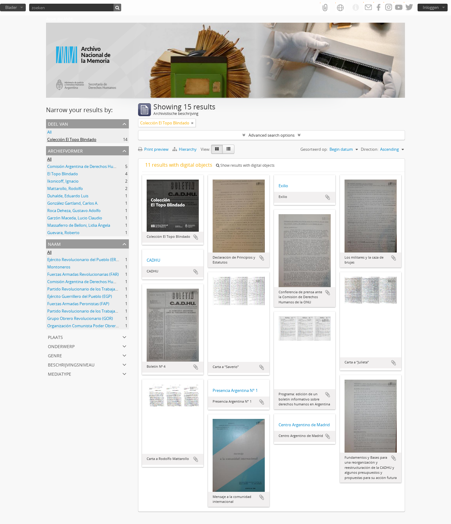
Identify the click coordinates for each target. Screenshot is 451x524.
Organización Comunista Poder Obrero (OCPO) (90, 325)
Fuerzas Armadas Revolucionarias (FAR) (83, 274)
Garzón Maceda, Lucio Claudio (74, 218)
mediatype (59, 373)
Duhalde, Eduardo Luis (67, 196)
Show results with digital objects (247, 165)
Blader (11, 7)
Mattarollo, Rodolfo (65, 188)
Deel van (58, 123)
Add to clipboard (196, 237)
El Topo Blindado (62, 174)
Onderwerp (61, 346)
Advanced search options (272, 135)
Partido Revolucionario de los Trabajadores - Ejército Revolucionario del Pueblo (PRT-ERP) (128, 311)
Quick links (355, 7)
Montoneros (58, 267)
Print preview (155, 149)
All (49, 132)
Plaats (55, 336)
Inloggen (431, 7)
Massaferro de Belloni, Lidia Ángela (78, 225)
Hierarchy (188, 149)
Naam (54, 243)
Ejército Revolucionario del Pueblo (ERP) (83, 259)
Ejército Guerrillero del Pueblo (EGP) (79, 296)
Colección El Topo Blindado (71, 139)
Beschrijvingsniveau (71, 364)
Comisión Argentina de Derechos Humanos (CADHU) (95, 166)
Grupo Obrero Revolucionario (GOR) (80, 318)
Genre (55, 355)
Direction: (369, 149)
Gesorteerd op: (314, 149)
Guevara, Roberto (63, 232)
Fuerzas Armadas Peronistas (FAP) (78, 303)
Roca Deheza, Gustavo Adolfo (74, 210)
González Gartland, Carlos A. (72, 203)
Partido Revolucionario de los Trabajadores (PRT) (91, 289)
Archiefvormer (65, 150)
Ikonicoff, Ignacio (63, 181)
